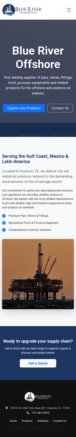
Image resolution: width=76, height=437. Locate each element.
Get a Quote (38, 363)
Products (27, 420)
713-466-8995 (40, 412)
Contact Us (60, 108)
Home (13, 420)
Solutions (42, 420)
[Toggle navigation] (69, 9)
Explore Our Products (24, 108)
